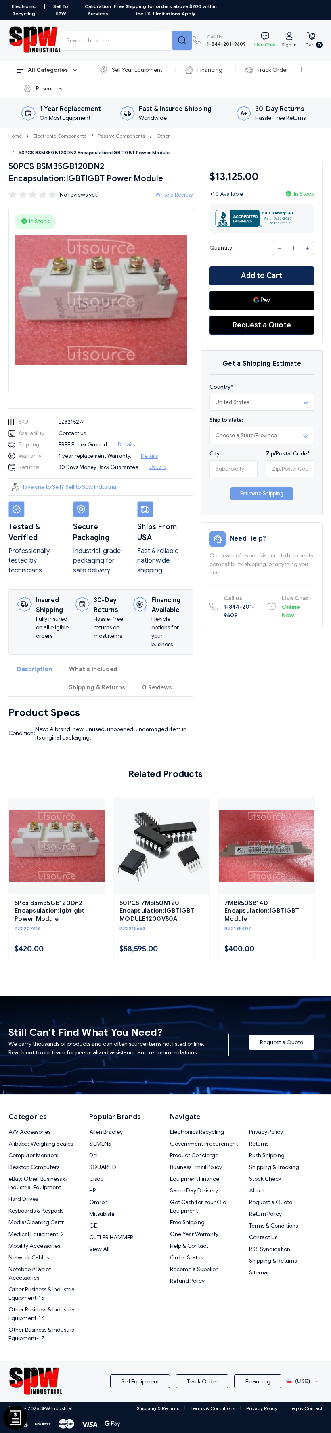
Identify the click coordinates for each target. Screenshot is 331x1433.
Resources (49, 88)
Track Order (273, 69)
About (257, 1190)
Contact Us (263, 1237)
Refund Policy (187, 1280)
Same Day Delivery (194, 1190)
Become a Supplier (194, 1269)
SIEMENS (100, 1143)
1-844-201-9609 (226, 40)
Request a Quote (262, 325)
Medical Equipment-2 (36, 1234)
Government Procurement (204, 1143)
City (214, 453)
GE (93, 1225)
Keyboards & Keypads (35, 1210)
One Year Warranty (194, 1234)
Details (126, 444)
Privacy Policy (266, 1132)
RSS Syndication (269, 1249)
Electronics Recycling (197, 1132)
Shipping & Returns (97, 687)
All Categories (48, 69)
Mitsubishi (101, 1213)
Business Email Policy (196, 1167)
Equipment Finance (194, 1178)
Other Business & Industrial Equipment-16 (42, 1314)
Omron (98, 1202)
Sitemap (259, 1272)
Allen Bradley (106, 1132)
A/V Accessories (29, 1132)
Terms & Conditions (273, 1225)
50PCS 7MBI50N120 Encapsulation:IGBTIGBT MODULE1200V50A (157, 910)
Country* (221, 386)
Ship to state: (226, 420)
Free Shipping (187, 1222)
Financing (209, 69)
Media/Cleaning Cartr (36, 1222)
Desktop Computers (33, 1167)
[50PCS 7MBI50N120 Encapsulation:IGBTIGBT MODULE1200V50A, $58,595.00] (161, 846)
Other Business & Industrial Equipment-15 (42, 1293)
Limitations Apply (174, 13)
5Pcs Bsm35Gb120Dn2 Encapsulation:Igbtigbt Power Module (50, 910)
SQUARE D (102, 1167)
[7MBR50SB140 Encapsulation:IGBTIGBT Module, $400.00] (266, 846)
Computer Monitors (33, 1155)
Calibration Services (98, 10)
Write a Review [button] (174, 194)
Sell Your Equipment (137, 69)
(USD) (302, 1381)
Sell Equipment (140, 1381)
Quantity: (221, 247)
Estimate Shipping (261, 493)
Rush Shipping (267, 1155)
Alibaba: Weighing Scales (40, 1143)
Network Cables (28, 1257)
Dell (94, 1155)
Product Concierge (194, 1155)
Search (182, 40)
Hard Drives (23, 1199)
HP (92, 1190)
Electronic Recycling (24, 10)
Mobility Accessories (34, 1245)
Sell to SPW (60, 10)
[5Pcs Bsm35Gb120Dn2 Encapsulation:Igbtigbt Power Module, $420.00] (57, 846)
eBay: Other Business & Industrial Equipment (37, 1183)
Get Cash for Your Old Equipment (198, 1206)
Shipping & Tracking (274, 1167)
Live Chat (265, 45)
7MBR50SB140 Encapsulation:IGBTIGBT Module (262, 910)
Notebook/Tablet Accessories (29, 1273)
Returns (258, 1143)
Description (34, 669)
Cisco (96, 1178)
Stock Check (265, 1178)
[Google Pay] (261, 300)
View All (99, 1249)
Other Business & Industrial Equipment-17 (42, 1334)
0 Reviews (157, 687)
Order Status (186, 1257)
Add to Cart (261, 275)
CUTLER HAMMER (111, 1237)
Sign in (289, 45)
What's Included (93, 669)
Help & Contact (189, 1245)
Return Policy (265, 1213)
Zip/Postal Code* (288, 453)
